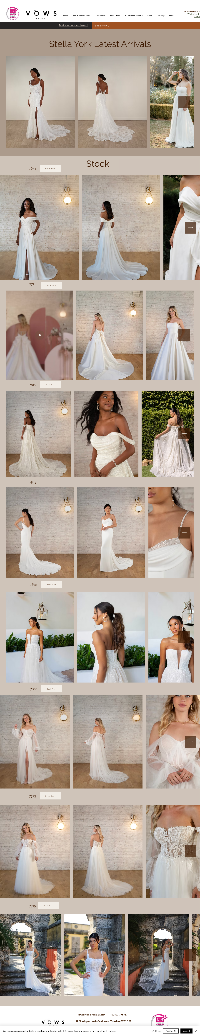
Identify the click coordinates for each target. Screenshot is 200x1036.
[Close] (196, 1030)
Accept (186, 1031)
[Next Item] (184, 102)
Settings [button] (156, 1031)
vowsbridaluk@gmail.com (91, 1014)
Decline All (171, 1031)
